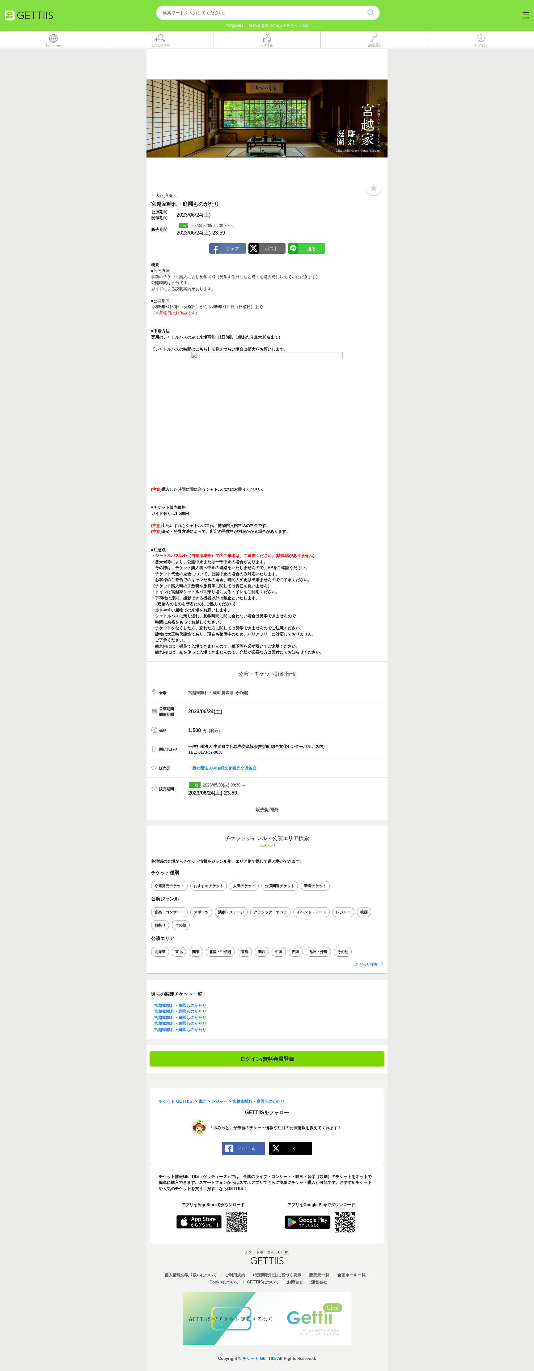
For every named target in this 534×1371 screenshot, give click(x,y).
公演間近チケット (280, 886)
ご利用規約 (235, 1275)
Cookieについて (224, 1282)
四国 (295, 952)
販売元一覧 (319, 1275)
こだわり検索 (366, 964)
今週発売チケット (169, 886)
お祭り (160, 925)
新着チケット (315, 886)
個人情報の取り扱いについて (191, 1275)
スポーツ (201, 912)
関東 (196, 952)
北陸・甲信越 (220, 952)
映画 (364, 912)
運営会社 (319, 1282)
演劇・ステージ (231, 912)
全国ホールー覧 (351, 1275)
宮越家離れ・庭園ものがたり (180, 1005)
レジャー (343, 912)
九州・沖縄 (318, 952)
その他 (180, 925)
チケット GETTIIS (259, 1358)
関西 (261, 952)
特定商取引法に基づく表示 (277, 1275)
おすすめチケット (208, 886)
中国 (278, 952)
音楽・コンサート (169, 912)
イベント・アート (311, 912)
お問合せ (295, 1282)
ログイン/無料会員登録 (267, 1059)
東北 (179, 952)
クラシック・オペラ (270, 912)
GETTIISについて (263, 1282)
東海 (244, 952)
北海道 (160, 952)
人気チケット (244, 886)
